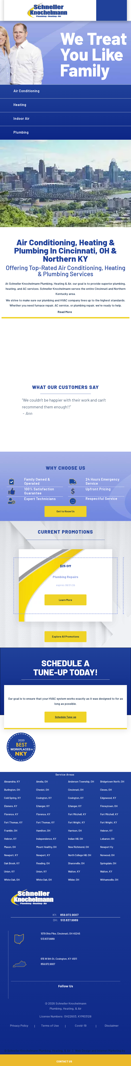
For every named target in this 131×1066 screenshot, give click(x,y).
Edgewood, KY (108, 797)
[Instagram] (65, 993)
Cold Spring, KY (12, 797)
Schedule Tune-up (65, 716)
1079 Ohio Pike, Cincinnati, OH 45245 (60, 933)
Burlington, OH (12, 789)
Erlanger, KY (43, 806)
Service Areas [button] (64, 774)
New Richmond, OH (78, 846)
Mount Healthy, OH (46, 846)
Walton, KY (74, 871)
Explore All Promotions (65, 636)
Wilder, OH (73, 879)
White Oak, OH (12, 879)
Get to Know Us (65, 511)
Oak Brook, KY (12, 863)
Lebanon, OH (107, 838)
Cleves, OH (106, 789)
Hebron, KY (106, 830)
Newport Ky (106, 846)
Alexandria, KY (12, 781)
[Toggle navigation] (14, 10)
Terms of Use (50, 1025)
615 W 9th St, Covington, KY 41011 (59, 958)
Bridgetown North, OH (112, 781)
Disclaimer (112, 1025)
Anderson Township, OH (81, 781)
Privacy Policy (19, 1025)
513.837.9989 (48, 938)
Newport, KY (11, 855)
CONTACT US (64, 1061)
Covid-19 (80, 1025)
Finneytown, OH (109, 806)
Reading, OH (43, 863)
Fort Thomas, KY (13, 822)
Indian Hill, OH (75, 838)
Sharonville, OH (76, 863)
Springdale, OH (108, 863)
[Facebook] (63, 993)
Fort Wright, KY (76, 822)
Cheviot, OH (42, 789)
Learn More (65, 599)
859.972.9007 (48, 963)
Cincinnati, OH (75, 789)
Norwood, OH (107, 855)
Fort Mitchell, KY (77, 814)
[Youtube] (68, 993)
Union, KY (9, 871)
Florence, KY (11, 814)
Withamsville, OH (109, 879)
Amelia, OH (42, 781)
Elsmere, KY (10, 806)
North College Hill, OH (79, 855)
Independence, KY (46, 838)
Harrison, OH (75, 830)
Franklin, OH (10, 830)
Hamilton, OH (43, 830)
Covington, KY (44, 797)
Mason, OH (10, 846)
